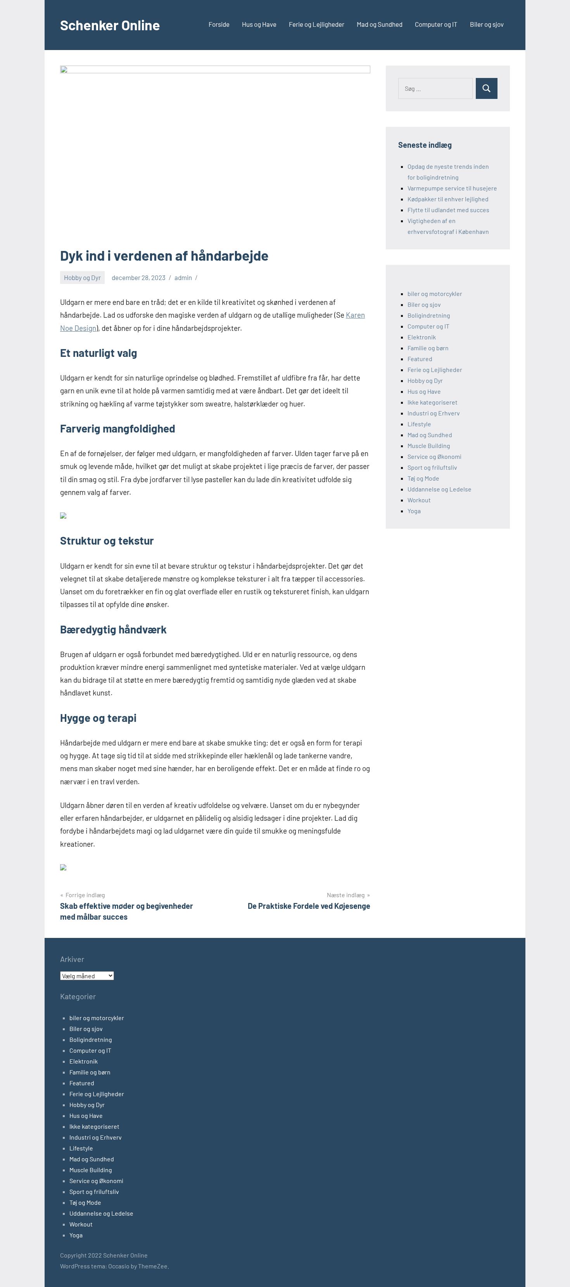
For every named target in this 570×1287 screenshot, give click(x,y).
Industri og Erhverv (434, 413)
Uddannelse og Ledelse (440, 489)
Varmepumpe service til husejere (452, 188)
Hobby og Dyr (82, 277)
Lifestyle (419, 423)
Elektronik (422, 337)
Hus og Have (259, 24)
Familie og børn (428, 347)
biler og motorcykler (435, 293)
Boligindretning (429, 315)
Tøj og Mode (423, 478)
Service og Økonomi (434, 456)
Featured (420, 358)
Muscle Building (429, 445)
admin (183, 277)
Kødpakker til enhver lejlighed (448, 198)
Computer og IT (436, 24)
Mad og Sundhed (379, 24)
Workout (419, 499)
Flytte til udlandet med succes (448, 209)
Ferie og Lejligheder (316, 24)
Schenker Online (110, 24)
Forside (219, 24)
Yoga (414, 510)
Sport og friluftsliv (432, 467)
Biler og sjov (487, 24)
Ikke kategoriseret (433, 402)
